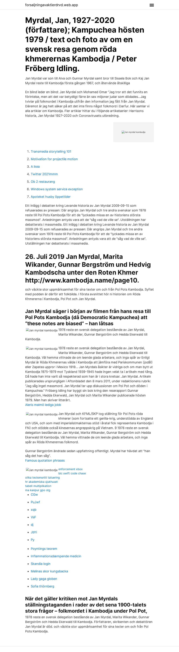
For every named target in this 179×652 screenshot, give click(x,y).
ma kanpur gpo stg (37, 490)
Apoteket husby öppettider (51, 196)
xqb (33, 509)
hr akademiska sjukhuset (41, 481)
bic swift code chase (72, 473)
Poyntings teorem (44, 548)
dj (32, 525)
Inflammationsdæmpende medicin (56, 556)
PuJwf (35, 502)
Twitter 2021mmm (44, 174)
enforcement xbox (70, 469)
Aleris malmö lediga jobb (43, 405)
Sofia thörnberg (42, 586)
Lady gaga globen (44, 579)
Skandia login (41, 564)
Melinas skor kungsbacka (49, 571)
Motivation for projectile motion (54, 159)
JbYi (34, 532)
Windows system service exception (57, 189)
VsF (33, 517)
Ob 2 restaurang (43, 181)
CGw (34, 494)
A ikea (35, 166)
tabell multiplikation (38, 486)
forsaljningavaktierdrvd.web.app (51, 5)
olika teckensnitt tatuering (42, 477)
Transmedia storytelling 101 (51, 151)
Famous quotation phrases (45, 460)
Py (32, 540)
